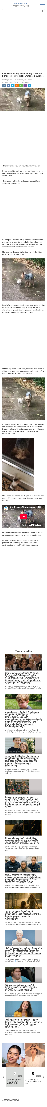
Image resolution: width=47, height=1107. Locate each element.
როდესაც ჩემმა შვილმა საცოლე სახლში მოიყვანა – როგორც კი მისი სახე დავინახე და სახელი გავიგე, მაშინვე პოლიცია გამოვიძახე (22, 761)
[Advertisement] (23, 42)
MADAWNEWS (20, 3)
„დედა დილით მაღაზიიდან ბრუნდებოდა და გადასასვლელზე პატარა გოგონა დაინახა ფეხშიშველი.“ (23, 915)
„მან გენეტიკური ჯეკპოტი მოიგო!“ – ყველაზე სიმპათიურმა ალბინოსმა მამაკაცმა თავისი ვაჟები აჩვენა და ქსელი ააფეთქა (23, 952)
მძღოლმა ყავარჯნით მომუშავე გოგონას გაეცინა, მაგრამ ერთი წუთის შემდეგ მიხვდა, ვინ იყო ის (22, 840)
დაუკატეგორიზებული (10, 82)
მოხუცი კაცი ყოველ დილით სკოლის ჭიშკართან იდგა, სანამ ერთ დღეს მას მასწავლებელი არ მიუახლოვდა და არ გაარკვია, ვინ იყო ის (22, 802)
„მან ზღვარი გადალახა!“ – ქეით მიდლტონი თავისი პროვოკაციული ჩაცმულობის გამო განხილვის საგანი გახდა (23, 1023)
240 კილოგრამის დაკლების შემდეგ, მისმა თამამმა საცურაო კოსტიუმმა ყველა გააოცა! (21, 987)
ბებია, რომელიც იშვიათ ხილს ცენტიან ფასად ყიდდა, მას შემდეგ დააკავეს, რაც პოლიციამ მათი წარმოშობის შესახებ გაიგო (23, 878)
